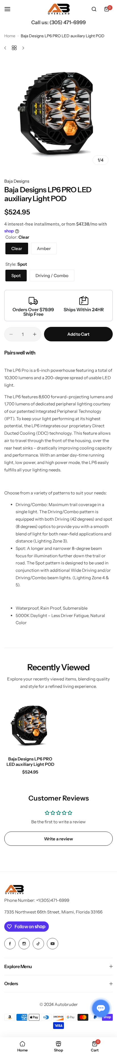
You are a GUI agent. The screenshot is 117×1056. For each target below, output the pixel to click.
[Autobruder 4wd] (58, 9)
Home (9, 35)
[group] (58, 113)
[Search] (94, 9)
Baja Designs (16, 181)
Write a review (58, 839)
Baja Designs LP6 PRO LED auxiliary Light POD (30, 761)
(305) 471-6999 (67, 22)
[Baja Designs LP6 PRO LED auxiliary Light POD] (30, 726)
